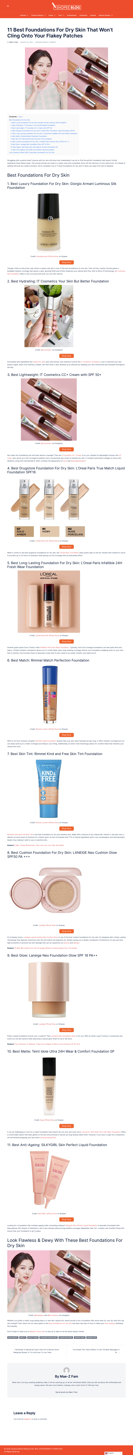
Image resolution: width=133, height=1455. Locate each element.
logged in (27, 1419)
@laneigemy (39, 1315)
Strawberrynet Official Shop (47, 256)
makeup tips (91, 1337)
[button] (8, 6)
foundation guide (66, 1337)
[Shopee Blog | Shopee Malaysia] (66, 6)
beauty (22, 1337)
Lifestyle (23, 15)
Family (51, 15)
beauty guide (33, 1337)
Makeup (53, 42)
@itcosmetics (46, 350)
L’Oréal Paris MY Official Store (47, 541)
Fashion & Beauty (37, 15)
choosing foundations (48, 1337)
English (111, 1453)
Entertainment (72, 15)
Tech (60, 15)
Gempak (93, 15)
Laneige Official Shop (47, 925)
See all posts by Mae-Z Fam (66, 1392)
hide (20, 117)
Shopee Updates (104, 15)
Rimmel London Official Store (47, 729)
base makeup (12, 1337)
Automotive (83, 15)
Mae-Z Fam (14, 42)
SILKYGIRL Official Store (47, 1214)
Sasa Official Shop (47, 1120)
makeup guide (79, 1337)
